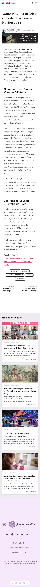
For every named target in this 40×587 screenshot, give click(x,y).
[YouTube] (26, 534)
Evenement (15, 271)
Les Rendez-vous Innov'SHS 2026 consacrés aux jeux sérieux (17, 434)
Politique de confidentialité (19, 547)
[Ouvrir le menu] (36, 3)
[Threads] (17, 534)
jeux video (20, 279)
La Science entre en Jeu (15, 275)
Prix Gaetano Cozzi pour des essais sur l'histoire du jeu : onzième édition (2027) (19, 391)
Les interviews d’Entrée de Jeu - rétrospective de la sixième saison (18, 346)
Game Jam (25, 271)
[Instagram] (31, 534)
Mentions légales (19, 543)
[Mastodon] (12, 534)
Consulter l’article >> (31, 359)
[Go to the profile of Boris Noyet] (4, 31)
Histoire (29, 275)
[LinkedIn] (22, 534)
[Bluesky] (7, 534)
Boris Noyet (13, 32)
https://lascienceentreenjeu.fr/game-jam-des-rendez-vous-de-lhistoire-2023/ (18, 261)
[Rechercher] (32, 3)
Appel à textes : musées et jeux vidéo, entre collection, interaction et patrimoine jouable (19, 478)
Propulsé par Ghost (19, 552)
